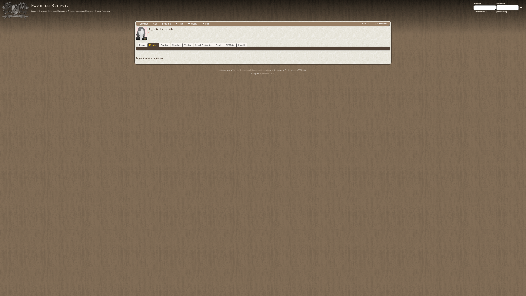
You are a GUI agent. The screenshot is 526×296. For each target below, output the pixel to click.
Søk (155, 24)
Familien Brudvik (50, 5)
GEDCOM (230, 45)
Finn (180, 24)
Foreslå (241, 45)
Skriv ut (365, 24)
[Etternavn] (501, 12)
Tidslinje (187, 45)
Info (207, 24)
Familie (219, 45)
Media (194, 24)
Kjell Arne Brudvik (267, 74)
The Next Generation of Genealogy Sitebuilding (251, 70)
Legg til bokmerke (380, 24)
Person (142, 45)
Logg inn (166, 24)
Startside (144, 24)
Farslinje (164, 45)
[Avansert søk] (480, 12)
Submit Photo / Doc (203, 45)
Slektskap (176, 45)
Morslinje (153, 45)
